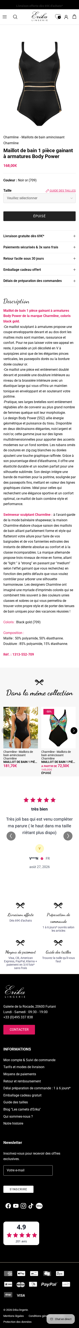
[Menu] (4, 16)
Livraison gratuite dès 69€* (23, 236)
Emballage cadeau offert (22, 270)
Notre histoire (13, 1123)
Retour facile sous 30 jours (23, 259)
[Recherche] (17, 16)
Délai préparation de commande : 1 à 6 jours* (37, 1088)
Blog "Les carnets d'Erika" (22, 1109)
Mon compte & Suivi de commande (29, 1060)
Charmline (11, 137)
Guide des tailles (62, 190)
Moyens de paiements (19, 1074)
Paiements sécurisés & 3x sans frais (30, 247)
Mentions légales (13, 1316)
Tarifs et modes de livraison (23, 1067)
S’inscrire (18, 1189)
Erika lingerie (20, 1309)
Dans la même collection (39, 692)
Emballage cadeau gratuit (22, 1095)
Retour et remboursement (22, 1081)
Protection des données (17, 1321)
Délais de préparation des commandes (32, 281)
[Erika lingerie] (39, 16)
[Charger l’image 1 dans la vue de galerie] (39, 82)
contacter (19, 1030)
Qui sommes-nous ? (18, 1116)
